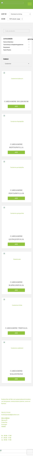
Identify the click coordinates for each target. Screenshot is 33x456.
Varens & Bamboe (8, 42)
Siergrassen (6, 47)
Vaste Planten (7, 50)
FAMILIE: (6, 59)
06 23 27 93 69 (6, 412)
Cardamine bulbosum (16, 101)
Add (16, 106)
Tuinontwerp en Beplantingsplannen (13, 44)
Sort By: (4, 14)
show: (3, 19)
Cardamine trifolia (16, 328)
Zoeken (27, 31)
